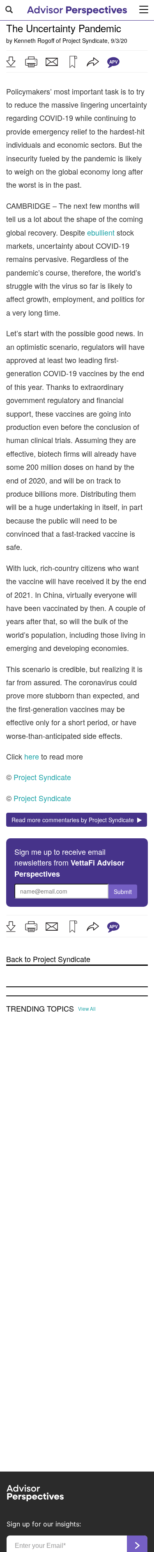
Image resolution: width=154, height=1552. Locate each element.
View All (87, 1008)
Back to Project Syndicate (48, 959)
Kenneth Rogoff (34, 40)
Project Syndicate (85, 40)
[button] (10, 62)
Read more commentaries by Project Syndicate (74, 820)
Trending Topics (40, 1009)
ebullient (101, 232)
